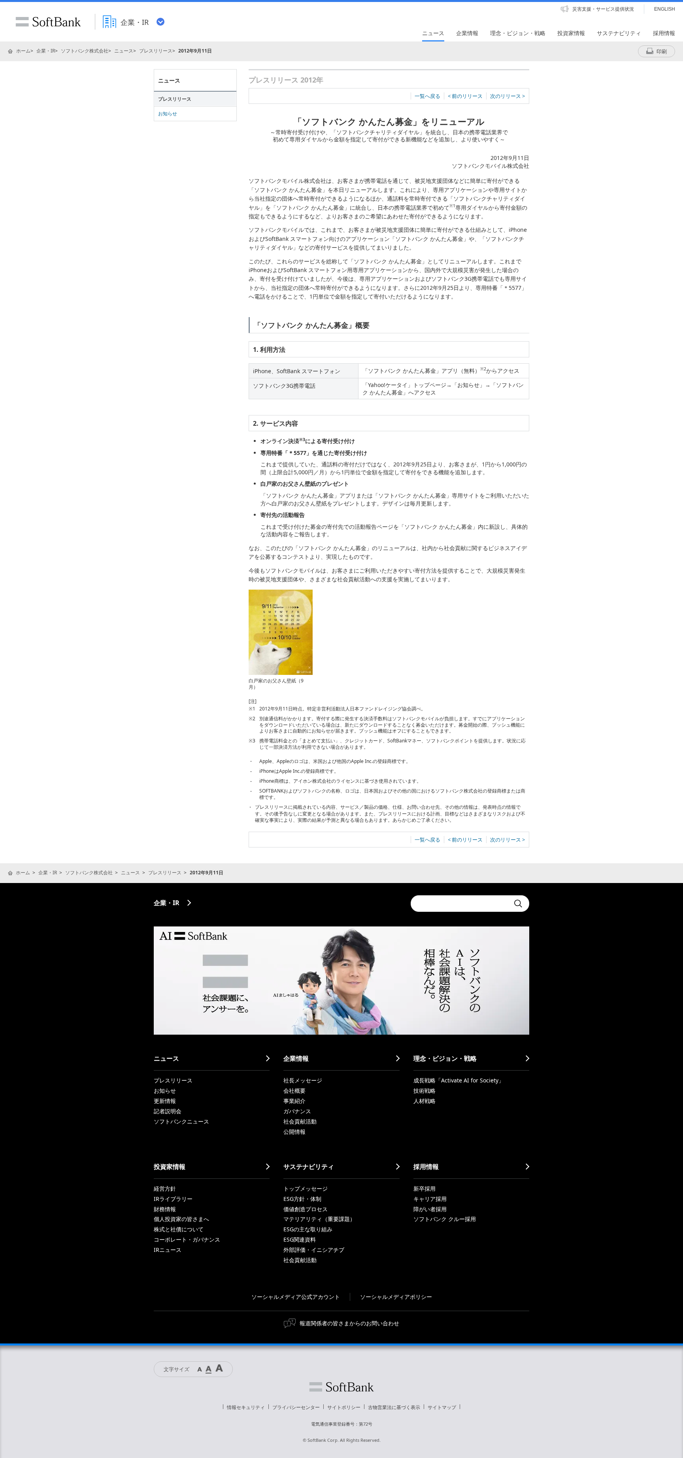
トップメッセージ (305, 1188)
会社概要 (294, 1090)
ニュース (123, 50)
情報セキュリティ (246, 1407)
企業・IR (45, 50)
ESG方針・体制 (302, 1198)
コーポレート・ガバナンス (187, 1239)
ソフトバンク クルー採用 (444, 1219)
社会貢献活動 (300, 1121)
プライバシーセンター (296, 1407)
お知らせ (167, 113)
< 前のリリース (465, 96)
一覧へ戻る (427, 96)
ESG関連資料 (299, 1239)
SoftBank (48, 21)
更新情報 (165, 1101)
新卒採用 (424, 1188)
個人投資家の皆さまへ (181, 1219)
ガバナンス (297, 1111)
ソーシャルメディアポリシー (396, 1296)
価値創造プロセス (305, 1209)
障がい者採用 (430, 1209)
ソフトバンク (341, 1386)
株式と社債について (179, 1229)
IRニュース (167, 1249)
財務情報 (165, 1209)
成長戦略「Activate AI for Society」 (458, 1080)
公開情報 (294, 1131)
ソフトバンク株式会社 (84, 50)
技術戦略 (424, 1090)
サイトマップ (442, 1407)
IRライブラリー (173, 1198)
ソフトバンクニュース (181, 1121)
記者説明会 (167, 1111)
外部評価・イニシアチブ (313, 1249)
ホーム (23, 50)
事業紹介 (294, 1101)
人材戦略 (424, 1101)
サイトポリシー (343, 1407)
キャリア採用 (430, 1198)
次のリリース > (507, 96)
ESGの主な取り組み (307, 1229)
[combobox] (460, 903)
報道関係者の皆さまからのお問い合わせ (349, 1323)
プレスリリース (155, 50)
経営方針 (165, 1188)
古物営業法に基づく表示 (394, 1407)
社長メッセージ (302, 1080)
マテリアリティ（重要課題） (319, 1219)
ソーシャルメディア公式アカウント (295, 1296)
